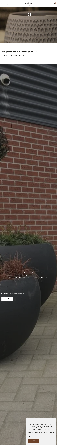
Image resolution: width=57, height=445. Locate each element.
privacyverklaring (20, 293)
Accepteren (33, 440)
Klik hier (3, 55)
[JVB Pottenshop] (28, 4)
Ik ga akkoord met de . (14, 293)
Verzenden (7, 298)
